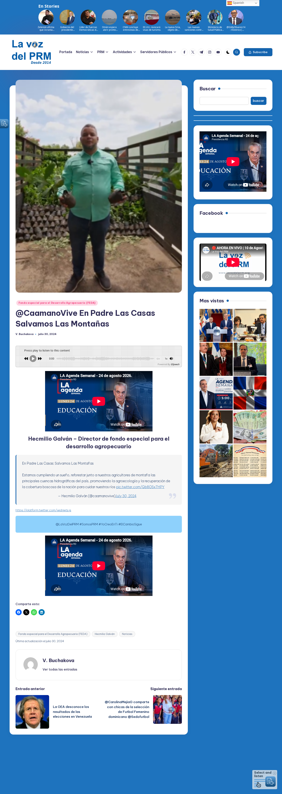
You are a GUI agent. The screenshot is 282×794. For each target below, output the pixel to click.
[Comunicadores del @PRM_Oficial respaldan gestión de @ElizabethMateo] (216, 426)
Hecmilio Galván (105, 633)
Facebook (211, 213)
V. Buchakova (58, 660)
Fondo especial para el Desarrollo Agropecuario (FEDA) (57, 302)
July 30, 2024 (125, 496)
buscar (258, 101)
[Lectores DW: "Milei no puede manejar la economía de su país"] (250, 426)
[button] (258, 52)
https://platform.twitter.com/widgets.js (43, 510)
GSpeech (175, 364)
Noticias (127, 633)
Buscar (208, 88)
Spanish (238, 2)
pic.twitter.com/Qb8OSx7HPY (140, 487)
